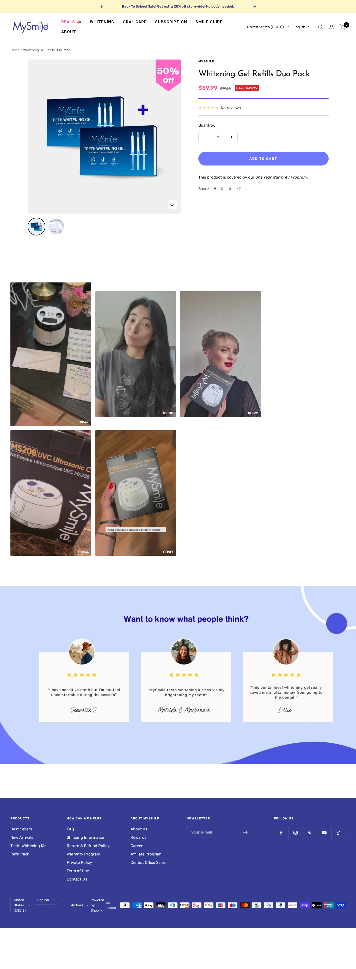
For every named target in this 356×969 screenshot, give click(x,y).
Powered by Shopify (97, 905)
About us (139, 829)
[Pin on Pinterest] (222, 189)
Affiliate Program (146, 854)
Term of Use (78, 870)
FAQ (70, 829)
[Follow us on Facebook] (281, 833)
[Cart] (343, 26)
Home (15, 50)
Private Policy (79, 862)
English (299, 27)
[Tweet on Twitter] (230, 189)
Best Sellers (21, 829)
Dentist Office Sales (148, 862)
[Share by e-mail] (239, 189)
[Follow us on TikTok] (338, 833)
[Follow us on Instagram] (295, 833)
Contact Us (77, 879)
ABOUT (68, 31)
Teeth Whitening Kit (28, 845)
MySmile (206, 61)
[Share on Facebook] (215, 189)
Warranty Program (83, 854)
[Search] (320, 27)
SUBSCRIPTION (171, 22)
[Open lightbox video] (50, 354)
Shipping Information (86, 837)
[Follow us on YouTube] (324, 833)
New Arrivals (21, 837)
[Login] (331, 27)
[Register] (245, 832)
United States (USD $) (265, 27)
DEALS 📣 (71, 22)
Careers (138, 845)
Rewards (138, 837)
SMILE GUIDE (209, 22)
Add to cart (263, 159)
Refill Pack (19, 854)
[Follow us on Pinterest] (310, 833)
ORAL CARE (135, 22)
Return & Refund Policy (88, 845)
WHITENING (102, 22)
